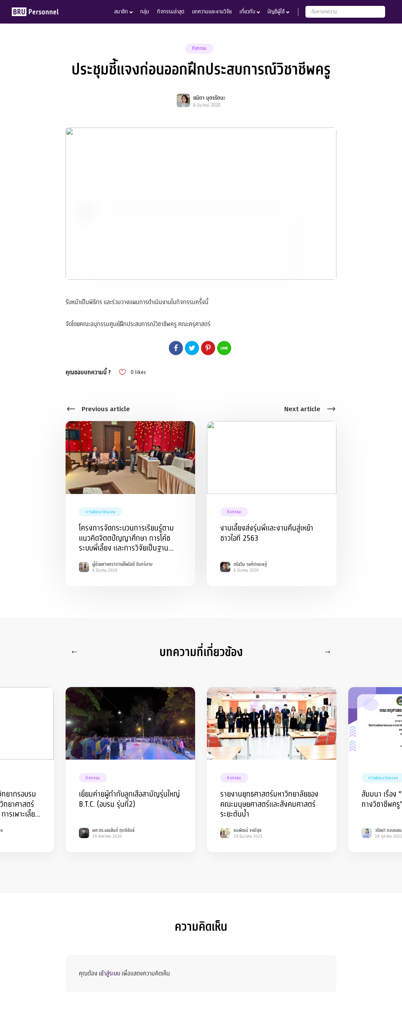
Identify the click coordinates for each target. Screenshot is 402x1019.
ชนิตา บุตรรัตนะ (209, 98)
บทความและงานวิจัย (212, 11)
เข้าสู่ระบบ (109, 973)
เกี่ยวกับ (247, 11)
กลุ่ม (144, 11)
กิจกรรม (199, 48)
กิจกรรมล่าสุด (170, 11)
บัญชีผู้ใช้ (276, 11)
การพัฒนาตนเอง (100, 512)
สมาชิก (121, 11)
